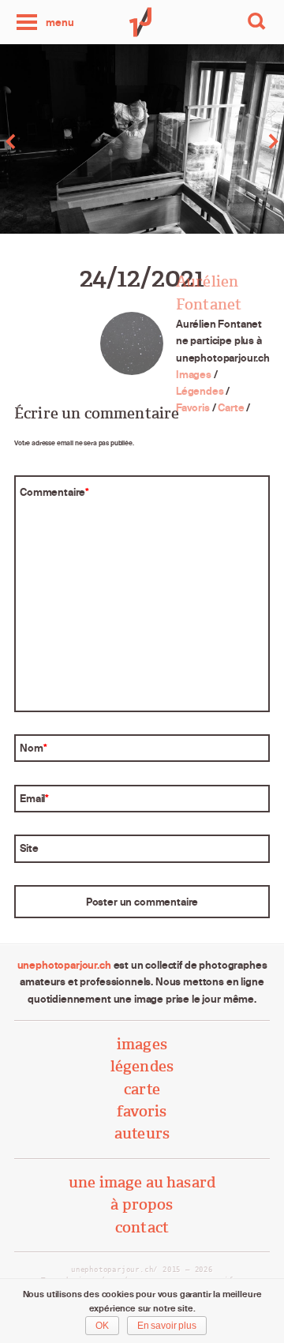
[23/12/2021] (71, 141)
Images (193, 374)
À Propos (141, 1204)
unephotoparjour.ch (64, 964)
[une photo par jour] (142, 22)
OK (102, 1325)
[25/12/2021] (213, 141)
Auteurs (142, 1133)
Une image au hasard (142, 1182)
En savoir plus (166, 1325)
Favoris (193, 407)
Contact (142, 1227)
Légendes (200, 391)
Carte (231, 407)
